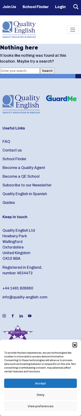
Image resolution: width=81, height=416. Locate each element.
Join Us (9, 7)
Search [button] (76, 6)
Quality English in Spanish (24, 194)
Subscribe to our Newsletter (27, 185)
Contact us (12, 150)
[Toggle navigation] (73, 30)
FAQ (6, 141)
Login (60, 7)
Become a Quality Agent (23, 168)
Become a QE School (20, 176)
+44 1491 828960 (17, 288)
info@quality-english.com (24, 297)
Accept (40, 383)
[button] (75, 345)
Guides (8, 203)
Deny (40, 394)
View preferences (40, 406)
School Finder (35, 7)
